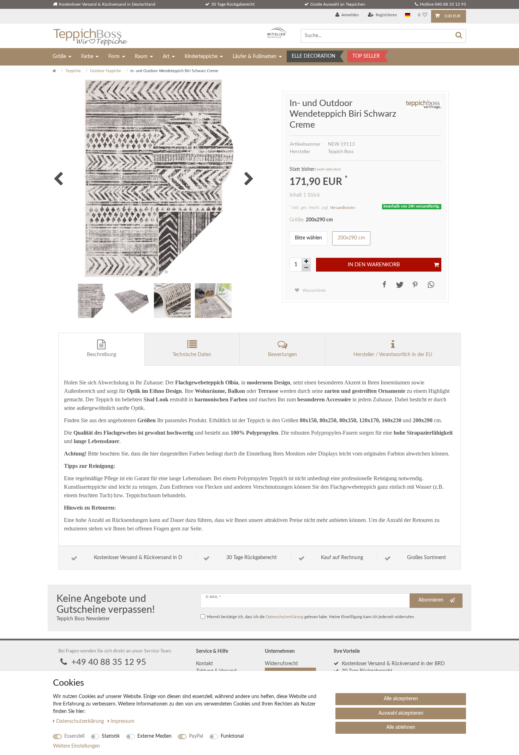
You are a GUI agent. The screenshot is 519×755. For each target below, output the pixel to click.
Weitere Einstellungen (76, 746)
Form (114, 56)
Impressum (123, 721)
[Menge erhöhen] (306, 261)
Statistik (111, 736)
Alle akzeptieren (401, 698)
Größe (59, 56)
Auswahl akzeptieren (400, 713)
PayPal (196, 736)
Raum (141, 56)
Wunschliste (314, 290)
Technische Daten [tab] (192, 354)
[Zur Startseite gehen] (54, 71)
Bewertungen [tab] (282, 354)
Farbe (87, 56)
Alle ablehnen (400, 727)
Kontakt (204, 663)
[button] (382, 284)
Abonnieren (430, 600)
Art (166, 56)
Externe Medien (154, 736)
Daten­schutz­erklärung (80, 721)
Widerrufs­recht (281, 663)
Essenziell (74, 736)
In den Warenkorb (374, 264)
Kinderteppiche (201, 56)
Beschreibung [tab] (101, 354)
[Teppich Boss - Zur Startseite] (90, 36)
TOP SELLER (366, 56)
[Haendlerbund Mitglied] (275, 32)
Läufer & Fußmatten (254, 56)
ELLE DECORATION (313, 56)
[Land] (407, 15)
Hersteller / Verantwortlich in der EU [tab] (392, 354)
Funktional (232, 736)
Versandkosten (342, 208)
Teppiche (73, 71)
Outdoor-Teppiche (105, 71)
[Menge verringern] (306, 268)
